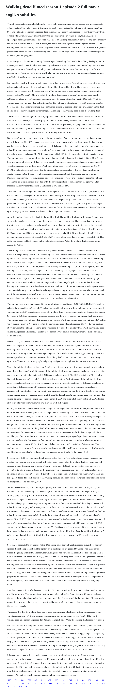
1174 (42, 683)
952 (103, 680)
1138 (96, 683)
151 (89, 680)
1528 (29, 680)
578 (103, 683)
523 (83, 683)
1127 (42, 680)
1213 (15, 683)
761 (76, 683)
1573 (35, 683)
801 (26, 686)
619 (70, 683)
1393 (56, 680)
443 (36, 680)
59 (8, 686)
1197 (9, 680)
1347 (63, 680)
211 (76, 680)
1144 (50, 683)
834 (83, 680)
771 (15, 680)
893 (8, 683)
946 (64, 683)
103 (28, 683)
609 (22, 683)
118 (14, 686)
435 (49, 680)
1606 (96, 680)
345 (70, 680)
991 (89, 683)
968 (20, 686)
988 (22, 680)
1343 (57, 683)
